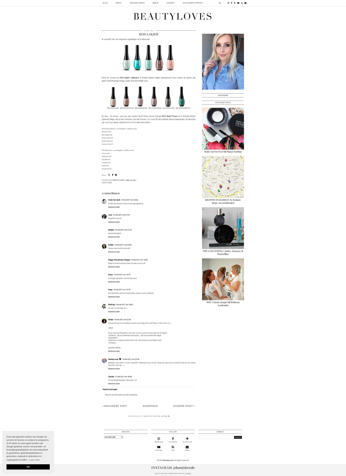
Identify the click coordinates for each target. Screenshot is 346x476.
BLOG (105, 3)
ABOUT (119, 3)
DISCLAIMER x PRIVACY (193, 3)
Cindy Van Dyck (114, 200)
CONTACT (171, 3)
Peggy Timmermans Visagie (119, 260)
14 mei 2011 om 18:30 (124, 305)
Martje (110, 320)
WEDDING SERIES (137, 3)
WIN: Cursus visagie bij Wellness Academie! (223, 304)
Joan (110, 215)
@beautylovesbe (173, 467)
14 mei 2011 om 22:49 (130, 359)
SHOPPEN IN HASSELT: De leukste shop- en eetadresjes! (223, 201)
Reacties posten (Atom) (156, 416)
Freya (110, 290)
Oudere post (183, 406)
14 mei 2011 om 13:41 (122, 275)
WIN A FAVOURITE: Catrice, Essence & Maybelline (223, 252)
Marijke (111, 230)
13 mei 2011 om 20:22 (129, 200)
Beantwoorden (114, 207)
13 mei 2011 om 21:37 (121, 215)
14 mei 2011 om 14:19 (121, 290)
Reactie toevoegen (110, 389)
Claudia (111, 377)
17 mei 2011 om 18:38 (123, 377)
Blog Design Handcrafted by (173, 473)
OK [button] (28, 467)
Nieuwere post (115, 406)
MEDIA (155, 3)
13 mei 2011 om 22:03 (122, 245)
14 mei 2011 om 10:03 (139, 260)
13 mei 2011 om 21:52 (123, 230)
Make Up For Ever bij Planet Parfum (223, 151)
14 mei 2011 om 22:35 (122, 320)
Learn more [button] (34, 460)
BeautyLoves (173, 16)
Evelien (111, 245)
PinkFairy (111, 305)
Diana (110, 275)
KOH (110, 182)
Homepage (150, 406)
